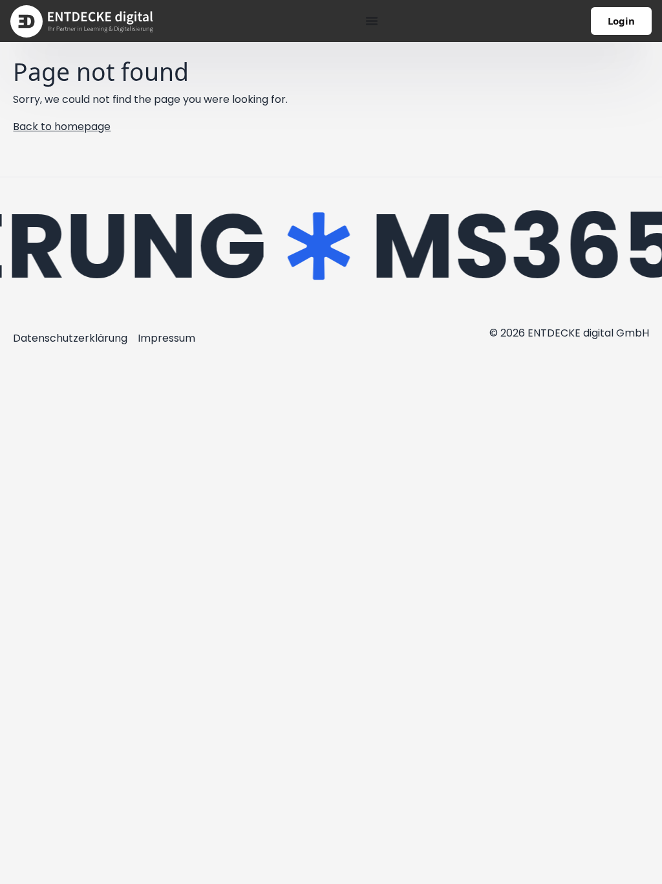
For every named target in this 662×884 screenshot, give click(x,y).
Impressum (166, 338)
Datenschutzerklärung (70, 338)
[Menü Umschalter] (371, 20)
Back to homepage (62, 126)
